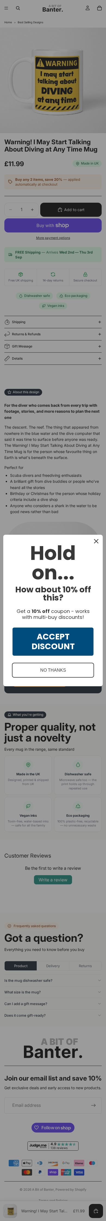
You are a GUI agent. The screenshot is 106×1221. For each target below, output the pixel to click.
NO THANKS (53, 670)
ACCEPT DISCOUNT (53, 641)
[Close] (96, 541)
